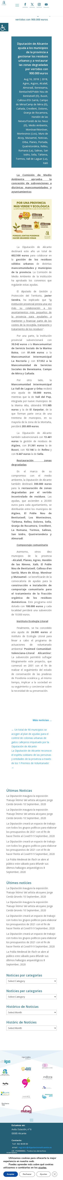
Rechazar (27, 1174)
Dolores (42, 108)
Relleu (43, 146)
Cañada (20, 108)
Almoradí (28, 87)
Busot (43, 96)
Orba (25, 142)
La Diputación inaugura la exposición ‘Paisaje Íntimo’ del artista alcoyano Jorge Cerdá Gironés (29, 800)
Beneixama (40, 87)
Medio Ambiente (38, 125)
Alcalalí (43, 83)
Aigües (34, 83)
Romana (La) (25, 150)
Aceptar (10, 1174)
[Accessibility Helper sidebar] (4, 27)
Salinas (38, 150)
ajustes (42, 1167)
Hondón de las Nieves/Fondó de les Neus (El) (33, 121)
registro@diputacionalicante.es (35, 1147)
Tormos (20, 158)
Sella (33, 154)
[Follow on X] (32, 4)
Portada (42, 142)
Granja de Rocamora (35, 112)
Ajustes (43, 1174)
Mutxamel (31, 137)
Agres (26, 83)
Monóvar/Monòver (36, 129)
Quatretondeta (30, 146)
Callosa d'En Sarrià (28, 100)
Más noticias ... (42, 720)
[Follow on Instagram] (39, 4)
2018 (44, 79)
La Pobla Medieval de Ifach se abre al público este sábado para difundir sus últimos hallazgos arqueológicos (27, 864)
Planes (33, 142)
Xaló (45, 163)
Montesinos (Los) (27, 133)
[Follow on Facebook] (25, 4)
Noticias (42, 137)
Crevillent (31, 108)
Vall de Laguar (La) (36, 158)
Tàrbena (42, 154)
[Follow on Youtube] (46, 4)
